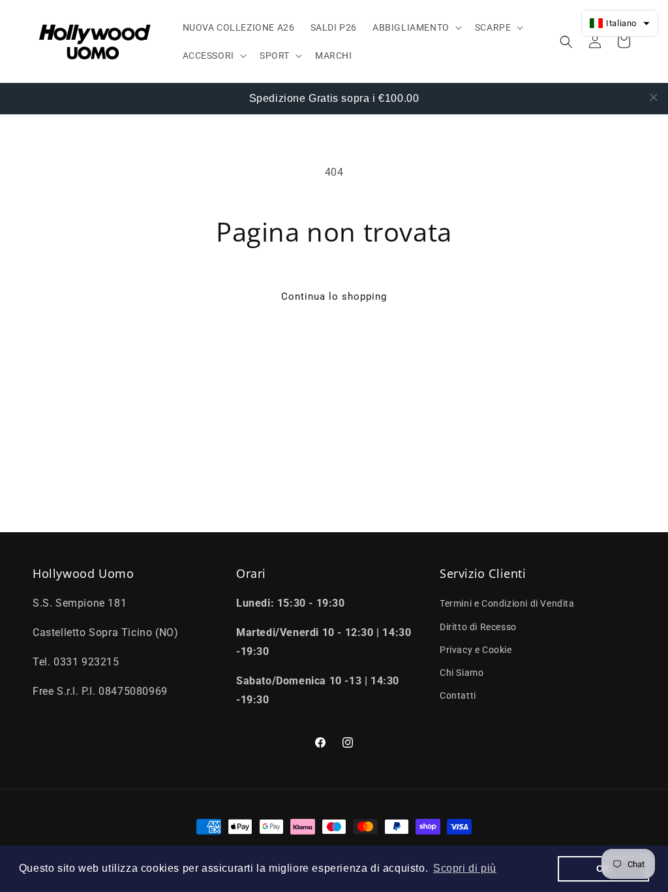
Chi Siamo (461, 672)
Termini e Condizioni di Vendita (507, 603)
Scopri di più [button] (464, 868)
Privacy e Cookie (476, 650)
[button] (416, 27)
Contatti (458, 695)
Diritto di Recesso (478, 627)
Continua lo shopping (334, 296)
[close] (653, 97)
